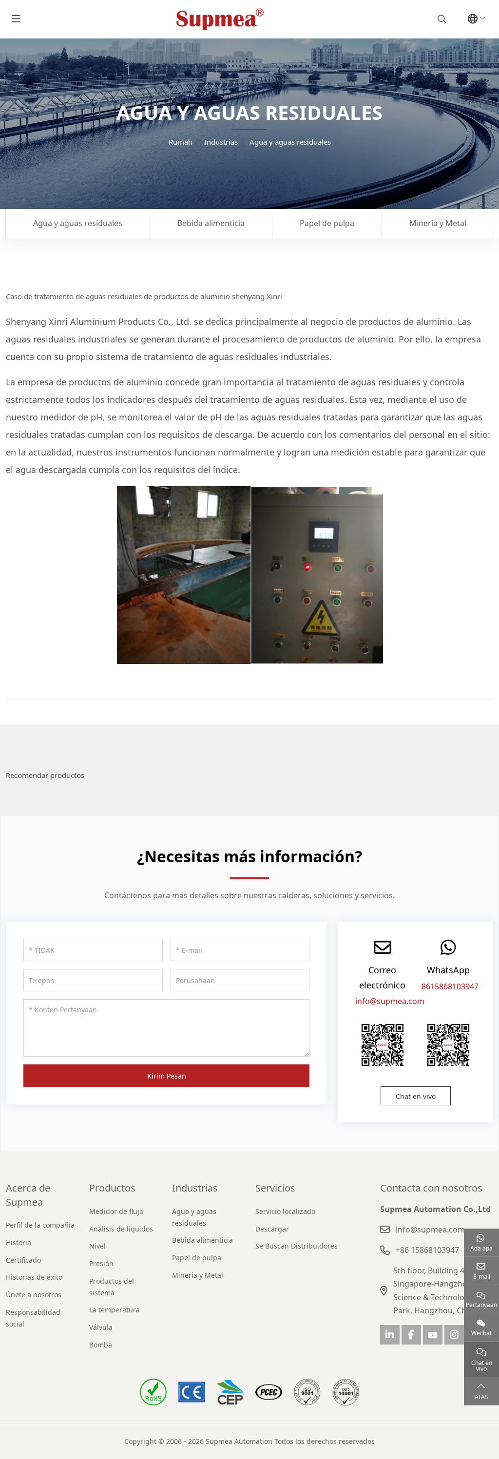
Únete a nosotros (33, 1294)
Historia (18, 1242)
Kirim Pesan (166, 1075)
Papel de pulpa (327, 223)
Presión (101, 1263)
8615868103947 (450, 986)
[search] (441, 19)
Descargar (272, 1228)
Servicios (275, 1187)
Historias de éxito (34, 1277)
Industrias (195, 1187)
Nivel (97, 1246)
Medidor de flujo (116, 1211)
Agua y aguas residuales (77, 223)
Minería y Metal (437, 223)
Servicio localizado (285, 1211)
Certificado (23, 1260)
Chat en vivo (416, 1096)
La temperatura (114, 1309)
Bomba (100, 1344)
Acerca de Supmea (28, 1194)
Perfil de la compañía (40, 1225)
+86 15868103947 (427, 1250)
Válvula (101, 1327)
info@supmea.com (389, 1001)
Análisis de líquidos (121, 1228)
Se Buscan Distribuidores (296, 1246)
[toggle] (16, 19)
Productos (112, 1187)
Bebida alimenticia (211, 223)
